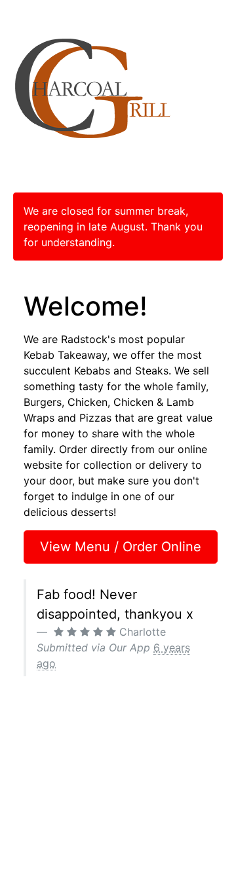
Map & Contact (42, 804)
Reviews (28, 789)
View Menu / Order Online (120, 547)
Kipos (157, 831)
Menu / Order (39, 776)
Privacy (210, 761)
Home (23, 761)
